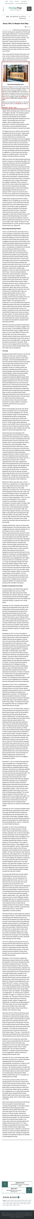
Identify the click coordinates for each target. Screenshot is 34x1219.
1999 (18, 1205)
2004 (28, 1203)
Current (8, 1200)
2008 (14, 1203)
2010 (7, 1203)
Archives (28, 27)
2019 (4, 1202)
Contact (17, 1)
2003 (4, 1205)
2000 (14, 1205)
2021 (26, 1200)
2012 (29, 1202)
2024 (16, 1200)
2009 (11, 1203)
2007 (18, 1203)
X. (4, 105)
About (11, 1)
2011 (4, 1203)
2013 (25, 1202)
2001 (11, 1205)
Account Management (21, 3)
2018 (8, 1202)
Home (6, 1)
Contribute (24, 1)
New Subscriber (9, 3)
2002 (7, 1205)
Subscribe (5, 107)
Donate (11, 107)
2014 (22, 1202)
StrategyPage (12, 1212)
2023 (19, 1200)
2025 (12, 1200)
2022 (23, 1200)
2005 (25, 1203)
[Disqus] (17, 1160)
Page (15, 9)
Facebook (18, 103)
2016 (15, 1202)
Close (15, 107)
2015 (18, 1202)
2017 (11, 1202)
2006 (21, 1203)
